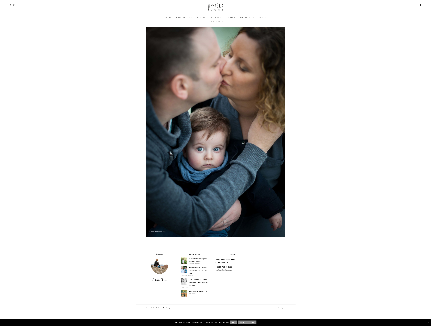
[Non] (428, 322)
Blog (191, 17)
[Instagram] (13, 5)
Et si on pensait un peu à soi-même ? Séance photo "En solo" (198, 282)
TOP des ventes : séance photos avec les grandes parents (197, 270)
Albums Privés (247, 17)
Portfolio (214, 17)
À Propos (180, 17)
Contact (261, 17)
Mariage (201, 17)
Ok (233, 322)
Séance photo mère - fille (197, 291)
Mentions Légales (280, 308)
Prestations (230, 17)
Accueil (169, 17)
